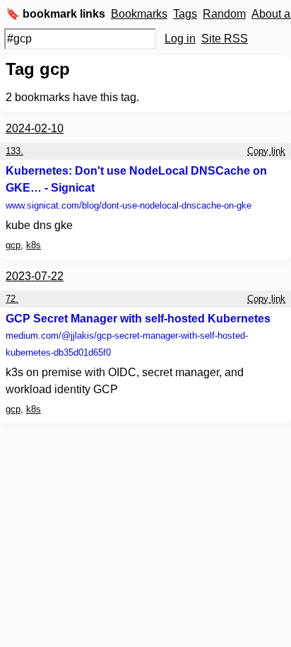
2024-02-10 (35, 128)
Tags (185, 14)
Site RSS (224, 39)
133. (14, 151)
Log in (180, 39)
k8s (33, 245)
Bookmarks (139, 14)
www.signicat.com (128, 205)
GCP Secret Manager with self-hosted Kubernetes (138, 319)
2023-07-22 (35, 276)
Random (224, 14)
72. (12, 298)
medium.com (127, 344)
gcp (13, 245)
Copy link (266, 151)
